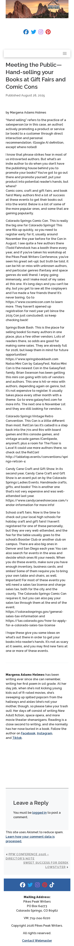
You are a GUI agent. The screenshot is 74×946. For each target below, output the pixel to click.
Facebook (28, 733)
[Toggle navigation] (64, 53)
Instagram (44, 733)
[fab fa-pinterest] (48, 33)
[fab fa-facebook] (26, 33)
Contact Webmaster (37, 940)
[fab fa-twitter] (33, 33)
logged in (39, 812)
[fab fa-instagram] (41, 33)
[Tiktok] (52, 886)
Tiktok (17, 738)
